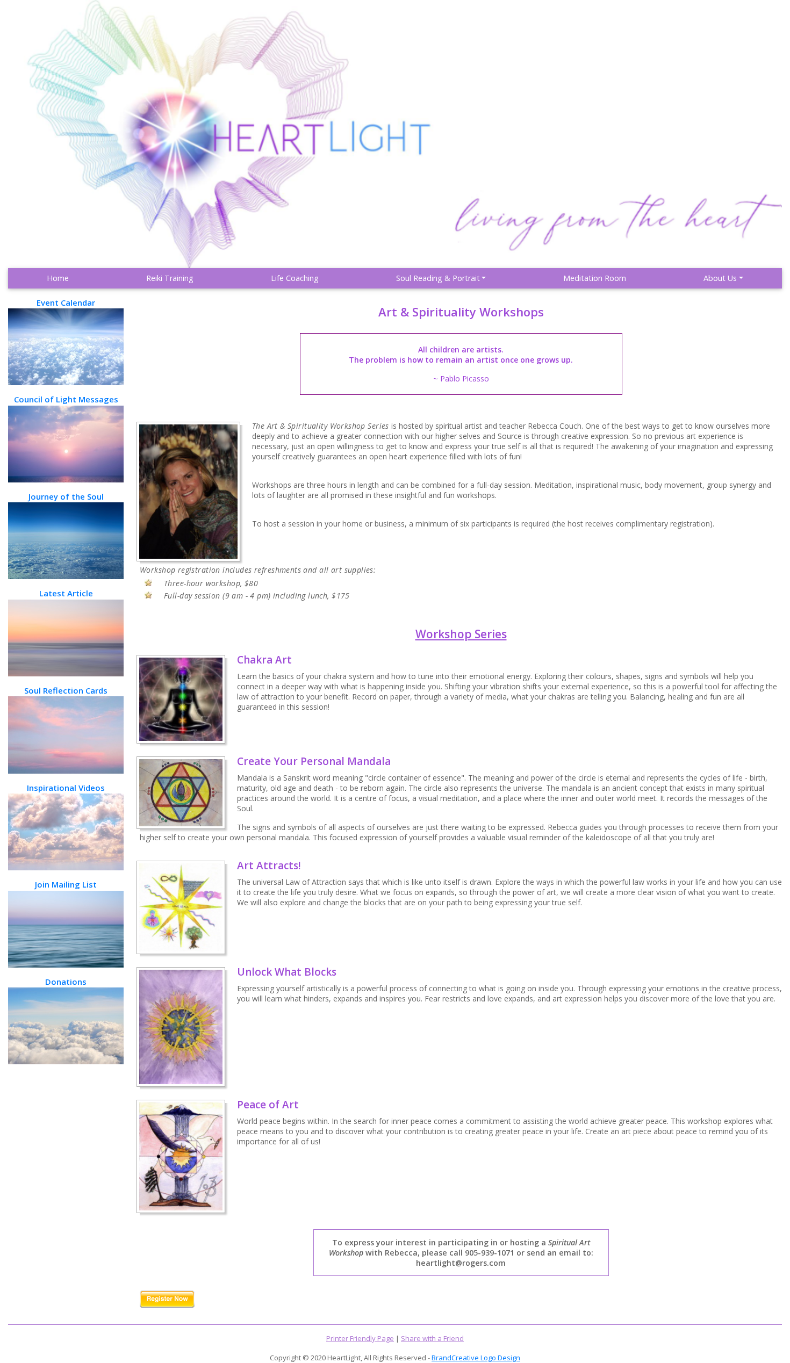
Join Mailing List (66, 884)
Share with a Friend (432, 1338)
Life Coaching (295, 278)
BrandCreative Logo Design (476, 1357)
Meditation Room (594, 278)
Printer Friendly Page (360, 1338)
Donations (66, 981)
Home (58, 278)
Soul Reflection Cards (65, 690)
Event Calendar (66, 302)
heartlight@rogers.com (461, 1263)
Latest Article (66, 593)
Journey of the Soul (66, 496)
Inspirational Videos (66, 787)
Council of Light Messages (66, 399)
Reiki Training (169, 278)
